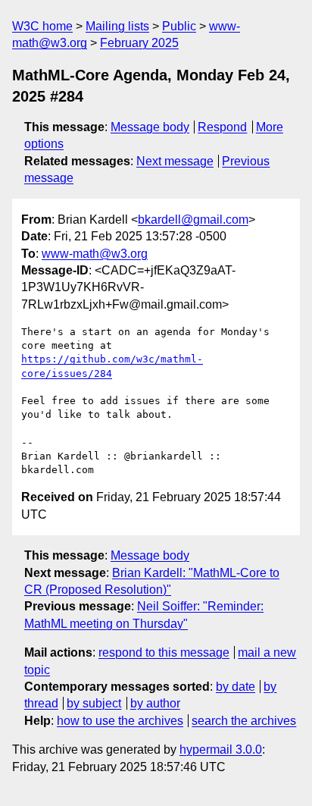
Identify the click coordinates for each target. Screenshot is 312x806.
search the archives (244, 720)
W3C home (42, 26)
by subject (94, 703)
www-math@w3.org (95, 253)
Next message (175, 161)
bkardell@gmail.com (193, 219)
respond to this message (163, 652)
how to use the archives (120, 720)
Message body (150, 127)
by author (155, 703)
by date (235, 686)
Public (179, 26)
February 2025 (139, 42)
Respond (222, 127)
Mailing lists (117, 26)
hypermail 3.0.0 (220, 749)
